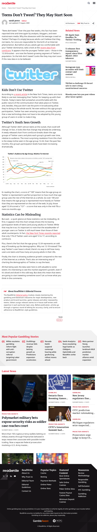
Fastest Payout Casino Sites (65, 494)
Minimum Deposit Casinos (66, 500)
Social (59, 320)
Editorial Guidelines (26, 485)
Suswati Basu (7, 430)
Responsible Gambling (83, 480)
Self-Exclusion (84, 486)
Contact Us (26, 491)
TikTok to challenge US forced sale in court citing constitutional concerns (79, 85)
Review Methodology (83, 474)
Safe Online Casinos (64, 483)
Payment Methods (48, 480)
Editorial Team (28, 480)
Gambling (52, 392)
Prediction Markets (10, 414)
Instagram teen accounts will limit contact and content (75, 70)
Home (4, 8)
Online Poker (46, 484)
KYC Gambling (84, 490)
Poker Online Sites (67, 489)
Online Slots (46, 488)
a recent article (20, 94)
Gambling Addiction (82, 495)
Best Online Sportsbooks (64, 477)
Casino (43, 473)
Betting (44, 477)
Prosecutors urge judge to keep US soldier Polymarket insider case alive (83, 439)
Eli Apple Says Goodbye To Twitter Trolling (73, 37)
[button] (89, 3)
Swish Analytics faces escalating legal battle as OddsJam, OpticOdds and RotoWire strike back (69, 349)
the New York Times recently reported (43, 233)
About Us (25, 473)
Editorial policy (22, 295)
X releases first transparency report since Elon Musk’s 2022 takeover (74, 53)
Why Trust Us (27, 477)
